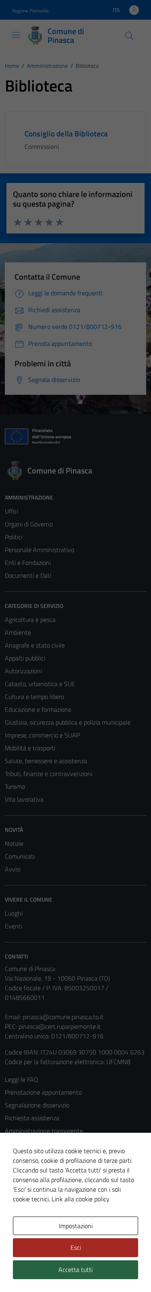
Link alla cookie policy (81, 1199)
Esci (75, 1247)
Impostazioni (76, 1226)
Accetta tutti (75, 1269)
